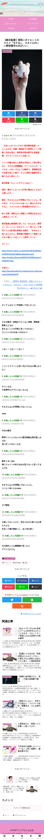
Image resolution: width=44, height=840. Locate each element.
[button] (39, 445)
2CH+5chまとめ (9, 558)
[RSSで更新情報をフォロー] (22, 606)
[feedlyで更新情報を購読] (32, 599)
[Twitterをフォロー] (12, 599)
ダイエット (7, 563)
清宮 (25, 563)
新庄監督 (18, 563)
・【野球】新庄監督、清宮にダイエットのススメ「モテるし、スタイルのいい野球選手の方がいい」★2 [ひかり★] (22, 284)
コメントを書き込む (22, 808)
